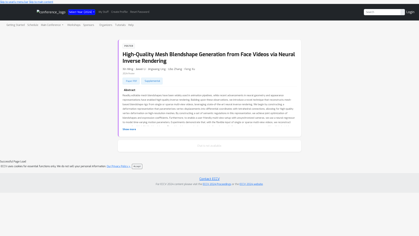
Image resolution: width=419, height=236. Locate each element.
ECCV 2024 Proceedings (217, 184)
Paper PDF (131, 80)
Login (410, 12)
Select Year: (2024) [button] (80, 12)
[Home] (51, 12)
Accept (137, 166)
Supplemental (152, 81)
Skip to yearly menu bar (14, 2)
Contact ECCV (210, 179)
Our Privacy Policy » (119, 166)
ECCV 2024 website (251, 184)
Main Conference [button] (51, 25)
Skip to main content (41, 2)
